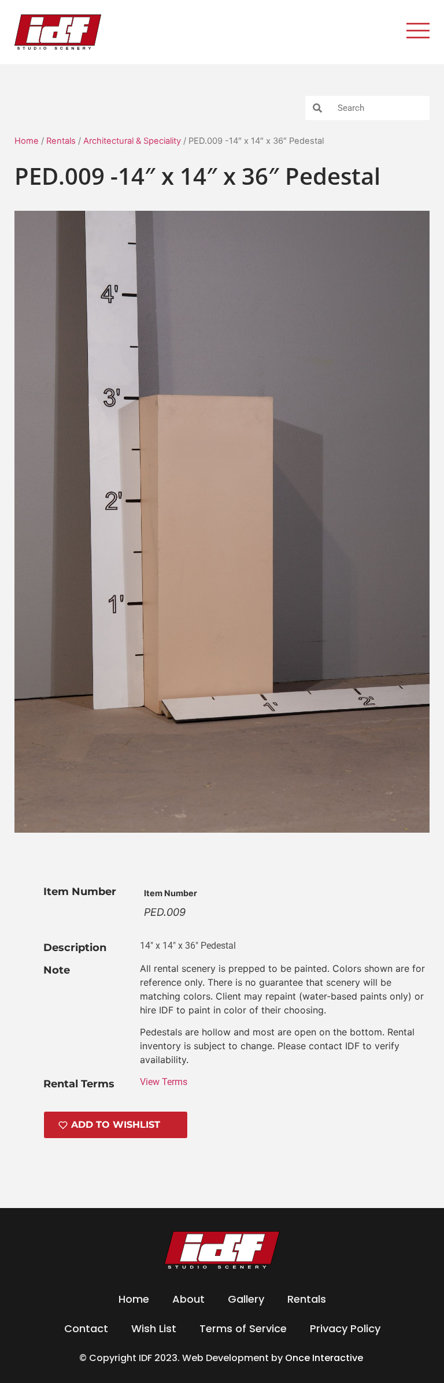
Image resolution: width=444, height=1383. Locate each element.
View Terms (163, 1081)
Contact (86, 1328)
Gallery (246, 1299)
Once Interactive (325, 1358)
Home (26, 141)
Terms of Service (243, 1328)
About (188, 1299)
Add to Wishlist (115, 1124)
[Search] (317, 108)
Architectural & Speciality (132, 141)
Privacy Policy (345, 1328)
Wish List (153, 1328)
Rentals (61, 141)
